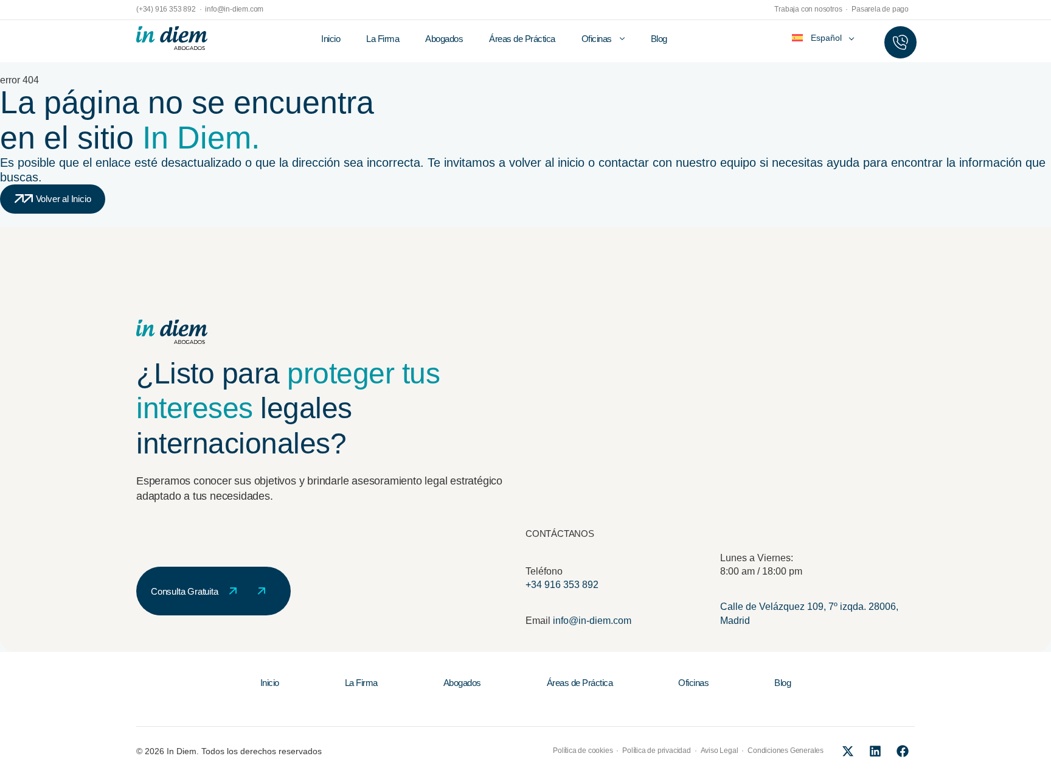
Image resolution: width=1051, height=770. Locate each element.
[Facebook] (902, 751)
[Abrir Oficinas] (622, 39)
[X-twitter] (848, 751)
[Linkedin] (875, 751)
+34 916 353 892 (562, 584)
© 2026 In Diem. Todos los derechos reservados (229, 751)
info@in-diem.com (592, 620)
